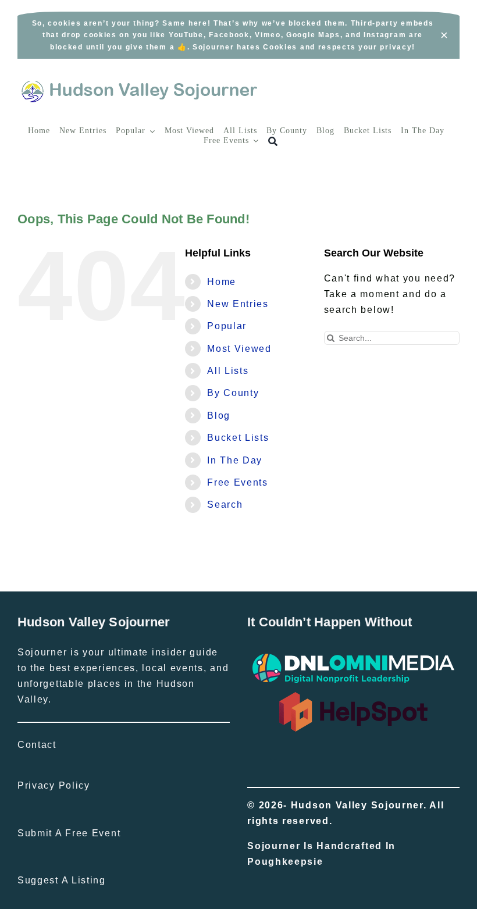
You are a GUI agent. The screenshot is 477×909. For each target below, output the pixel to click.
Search (225, 504)
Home (221, 282)
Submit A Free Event (68, 833)
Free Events (237, 482)
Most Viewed (239, 349)
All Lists (227, 371)
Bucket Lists (238, 438)
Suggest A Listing (61, 880)
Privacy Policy (53, 785)
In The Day (234, 460)
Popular (227, 326)
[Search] (273, 141)
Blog (218, 415)
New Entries (238, 304)
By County (233, 393)
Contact (36, 745)
